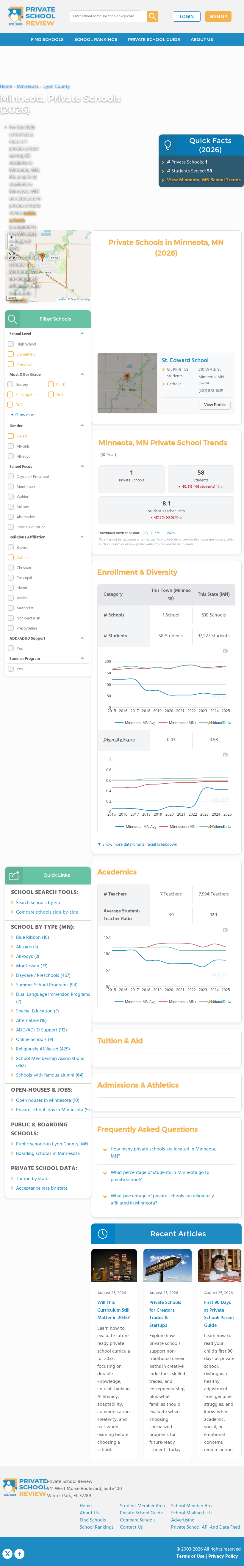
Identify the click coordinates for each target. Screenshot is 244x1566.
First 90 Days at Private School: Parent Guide (219, 1314)
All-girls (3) (27, 947)
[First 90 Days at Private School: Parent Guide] (219, 1266)
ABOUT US (202, 39)
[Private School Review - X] (7, 1554)
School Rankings (97, 1527)
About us (89, 1513)
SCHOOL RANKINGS (95, 39)
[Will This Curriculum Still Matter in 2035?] (114, 1266)
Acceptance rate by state (42, 1188)
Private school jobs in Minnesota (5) (53, 1110)
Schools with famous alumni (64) (50, 1075)
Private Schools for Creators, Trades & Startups (165, 1314)
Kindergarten (26, 395)
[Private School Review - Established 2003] (31, 16)
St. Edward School (185, 360)
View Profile (215, 405)
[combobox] (104, 16)
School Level (20, 334)
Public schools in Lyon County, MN (52, 1144)
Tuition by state (32, 1179)
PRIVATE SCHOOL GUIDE (154, 39)
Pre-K (60, 385)
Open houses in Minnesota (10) (47, 1100)
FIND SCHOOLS (47, 39)
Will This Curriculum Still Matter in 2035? (113, 1310)
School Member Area (192, 1506)
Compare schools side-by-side (47, 912)
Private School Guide (141, 1513)
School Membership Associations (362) (50, 1062)
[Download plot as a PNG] (225, 650)
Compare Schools (138, 1520)
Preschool (24, 365)
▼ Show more (22, 415)
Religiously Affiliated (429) (43, 1049)
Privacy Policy (223, 1556)
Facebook (19, 1553)
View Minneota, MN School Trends (204, 180)
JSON (171, 533)
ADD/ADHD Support (27, 638)
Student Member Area (142, 1506)
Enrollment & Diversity (137, 572)
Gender (16, 426)
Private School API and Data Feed (205, 1527)
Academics (117, 872)
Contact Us (131, 1527)
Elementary (26, 355)
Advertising (183, 1520)
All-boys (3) (27, 956)
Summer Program (25, 659)
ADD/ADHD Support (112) (41, 1030)
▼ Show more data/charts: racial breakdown (137, 844)
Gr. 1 (59, 395)
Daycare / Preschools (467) (43, 975)
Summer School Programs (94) (47, 985)
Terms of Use (190, 1556)
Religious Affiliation (28, 537)
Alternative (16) (31, 1021)
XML (157, 533)
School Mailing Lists (191, 1513)
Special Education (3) (37, 1011)
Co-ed (22, 437)
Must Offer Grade (25, 375)
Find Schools (93, 1520)
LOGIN (187, 17)
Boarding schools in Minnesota (48, 1154)
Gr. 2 (19, 405)
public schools (22, 216)
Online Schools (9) (34, 1040)
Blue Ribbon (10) (32, 937)
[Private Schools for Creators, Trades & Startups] (167, 1266)
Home (86, 1506)
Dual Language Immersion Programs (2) (53, 998)
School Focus (21, 467)
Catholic (17, 300)
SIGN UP (218, 17)
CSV (146, 533)
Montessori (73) (32, 966)
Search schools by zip (38, 903)
